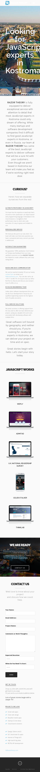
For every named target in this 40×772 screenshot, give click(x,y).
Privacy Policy (7, 769)
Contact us (20, 568)
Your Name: (9, 610)
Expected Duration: (12, 655)
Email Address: (10, 618)
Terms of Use (14, 769)
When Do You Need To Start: (15, 664)
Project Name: (10, 626)
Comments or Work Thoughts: (16, 634)
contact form (9, 274)
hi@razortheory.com (12, 276)
